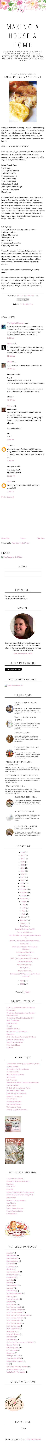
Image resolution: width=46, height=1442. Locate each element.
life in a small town (13, 1329)
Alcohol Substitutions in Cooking (18, 1181)
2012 (23, 874)
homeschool (11, 1296)
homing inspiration (13, 1299)
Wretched (10, 1048)
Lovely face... (24, 968)
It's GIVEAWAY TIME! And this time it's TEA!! (22, 775)
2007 (22, 981)
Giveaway (10, 1288)
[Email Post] (36, 295)
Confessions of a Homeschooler (18, 1069)
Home (23, 538)
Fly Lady (9, 1026)
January (23, 923)
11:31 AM (11, 369)
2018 (22, 856)
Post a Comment (7, 497)
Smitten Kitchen (12, 1214)
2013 (22, 871)
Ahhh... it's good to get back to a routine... (25, 958)
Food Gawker (11, 1198)
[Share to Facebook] (25, 299)
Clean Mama (11, 1010)
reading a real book (13, 1356)
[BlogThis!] (20, 299)
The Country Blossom (14, 1104)
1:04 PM (11, 440)
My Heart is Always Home (15, 1091)
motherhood (11, 1337)
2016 (23, 862)
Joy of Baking (11, 1203)
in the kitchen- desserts (14, 1312)
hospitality (10, 1302)
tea (8, 1364)
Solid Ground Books (13, 1045)
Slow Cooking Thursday (15, 1361)
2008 (22, 887)
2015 (23, 865)
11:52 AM (11, 400)
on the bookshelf (12, 1350)
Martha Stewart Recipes (15, 1208)
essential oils (11, 1277)
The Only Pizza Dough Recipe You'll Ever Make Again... (26, 827)
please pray (11, 1353)
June (24, 908)
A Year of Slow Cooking (15, 1179)
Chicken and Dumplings (24, 952)
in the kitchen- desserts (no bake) (18, 1315)
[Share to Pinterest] (27, 299)
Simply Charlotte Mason (15, 1042)
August (23, 902)
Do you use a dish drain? (24, 811)
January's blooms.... (25, 955)
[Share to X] (23, 299)
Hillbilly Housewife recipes (16, 1200)
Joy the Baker (11, 1206)
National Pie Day (12, 1345)
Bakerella (10, 1189)
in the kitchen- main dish (15, 1318)
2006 (22, 984)
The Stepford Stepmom (15, 323)
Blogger (27, 992)
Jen (8, 446)
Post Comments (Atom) (20, 543)
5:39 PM (11, 491)
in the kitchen (26, 304)
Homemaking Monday (14, 1293)
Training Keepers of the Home (17, 1110)
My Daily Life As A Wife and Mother (18, 1088)
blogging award (12, 1258)
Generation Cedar (13, 1072)
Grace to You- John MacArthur (17, 1031)
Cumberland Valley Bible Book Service (20, 1018)
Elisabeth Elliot (12, 1023)
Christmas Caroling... (23, 732)
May (23, 911)
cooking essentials (13, 1272)
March (23, 917)
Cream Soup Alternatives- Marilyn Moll (20, 1195)
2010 (22, 880)
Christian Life (11, 1266)
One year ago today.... (24, 965)
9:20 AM (10, 338)
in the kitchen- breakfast (15, 1310)
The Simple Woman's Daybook (17, 1367)
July (23, 905)
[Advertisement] (23, 518)
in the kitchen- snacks (14, 1323)
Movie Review (11, 1339)
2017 (22, 859)
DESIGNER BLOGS (33, 1439)
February (23, 920)
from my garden (12, 1285)
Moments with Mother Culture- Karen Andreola (23, 1083)
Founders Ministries (13, 1029)
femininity (10, 1283)
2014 (22, 868)
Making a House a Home (23, 35)
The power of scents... (24, 971)
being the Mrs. (11, 1256)
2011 (22, 877)
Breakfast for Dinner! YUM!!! (24, 929)
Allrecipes (10, 1184)
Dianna (9, 344)
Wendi (9, 362)
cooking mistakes (13, 1275)
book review (11, 1264)
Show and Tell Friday (14, 1358)
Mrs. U (9, 406)
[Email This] (18, 299)
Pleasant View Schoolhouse (16, 1093)
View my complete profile (23, 653)
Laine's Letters (12, 1080)
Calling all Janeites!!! (25, 961)
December (23, 889)
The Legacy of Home (14, 1107)
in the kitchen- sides (13, 1321)
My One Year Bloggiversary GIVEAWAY (20, 1342)
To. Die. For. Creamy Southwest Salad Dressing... (27, 748)
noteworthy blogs (12, 1348)
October (23, 895)
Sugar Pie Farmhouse (14, 1096)
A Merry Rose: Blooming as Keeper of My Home (23, 1064)
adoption (10, 1253)
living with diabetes (13, 1334)
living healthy (11, 1331)
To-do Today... (25, 926)
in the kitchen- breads (14, 1307)
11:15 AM (11, 356)
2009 (22, 883)
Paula (9, 482)
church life (10, 1269)
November (23, 892)
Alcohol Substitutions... (25, 932)
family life (10, 1280)
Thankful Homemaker (14, 1102)
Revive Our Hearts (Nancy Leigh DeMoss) (21, 1037)
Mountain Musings (13, 1085)
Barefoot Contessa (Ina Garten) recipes (20, 1192)
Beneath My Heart (13, 1066)
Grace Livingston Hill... (15, 786)
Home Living (11, 1077)
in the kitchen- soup (13, 1326)
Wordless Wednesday (14, 1369)
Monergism (10, 1034)
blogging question (13, 1261)
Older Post (41, 538)
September (24, 898)
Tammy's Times (12, 1099)
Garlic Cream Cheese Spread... (26, 797)
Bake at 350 (11, 1187)
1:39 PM (11, 460)
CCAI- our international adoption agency (20, 1007)
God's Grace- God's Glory (15, 1074)
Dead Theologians (13, 1021)
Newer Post (5, 538)
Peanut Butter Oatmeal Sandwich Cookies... (25, 941)
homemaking (11, 1291)
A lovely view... (25, 944)
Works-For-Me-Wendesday (16, 1372)
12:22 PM (11, 476)
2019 (23, 853)
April (23, 914)
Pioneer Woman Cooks (15, 1211)
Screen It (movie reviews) (15, 1040)
